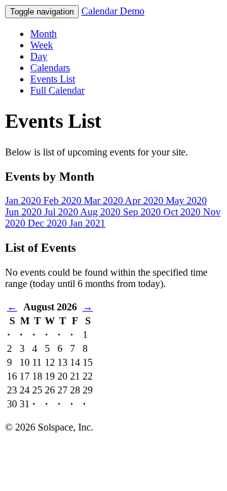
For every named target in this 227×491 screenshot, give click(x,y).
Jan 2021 (87, 223)
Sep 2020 (143, 211)
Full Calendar (57, 90)
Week (41, 45)
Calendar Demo (112, 11)
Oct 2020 (183, 211)
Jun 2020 (24, 211)
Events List (52, 79)
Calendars (50, 67)
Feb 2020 (64, 200)
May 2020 (186, 200)
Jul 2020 (62, 211)
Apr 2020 (145, 200)
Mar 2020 (104, 200)
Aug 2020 (101, 211)
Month (43, 33)
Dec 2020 (48, 223)
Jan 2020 (24, 200)
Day (38, 56)
